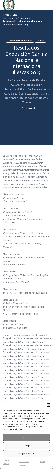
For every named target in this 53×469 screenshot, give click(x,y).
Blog (15, 14)
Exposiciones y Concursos (15, 18)
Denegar (26, 445)
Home (6, 14)
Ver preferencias (26, 453)
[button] (48, 405)
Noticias (40, 40)
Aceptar (26, 437)
